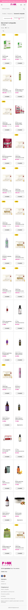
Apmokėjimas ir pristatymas (7, 591)
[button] (3, 21)
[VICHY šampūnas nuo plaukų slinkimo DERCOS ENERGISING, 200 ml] (7, 309)
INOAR (16, 88)
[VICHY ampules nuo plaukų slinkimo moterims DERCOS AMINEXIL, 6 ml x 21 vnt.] (7, 438)
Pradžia (4, 13)
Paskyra (3, 581)
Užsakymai (3, 583)
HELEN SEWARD (17, 351)
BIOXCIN (3, 155)
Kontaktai (3, 596)
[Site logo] (13, 4)
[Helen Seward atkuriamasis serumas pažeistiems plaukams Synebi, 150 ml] (20, 341)
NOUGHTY (4, 255)
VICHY (3, 320)
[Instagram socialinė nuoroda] (4, 576)
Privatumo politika (5, 594)
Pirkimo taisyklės (5, 589)
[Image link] (7, 563)
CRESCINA (4, 88)
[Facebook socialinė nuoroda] (2, 576)
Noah (3, 480)
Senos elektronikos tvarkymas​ (8, 598)
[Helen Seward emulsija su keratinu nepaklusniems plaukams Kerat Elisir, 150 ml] (7, 406)
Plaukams (10, 13)
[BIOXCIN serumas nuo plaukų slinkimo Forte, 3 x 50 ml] (7, 143)
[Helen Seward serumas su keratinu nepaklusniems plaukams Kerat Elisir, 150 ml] (7, 501)
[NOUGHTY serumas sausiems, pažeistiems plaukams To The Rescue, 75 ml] (20, 373)
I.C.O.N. (16, 320)
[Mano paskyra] (21, 4)
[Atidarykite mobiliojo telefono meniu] (1, 4)
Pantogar (4, 55)
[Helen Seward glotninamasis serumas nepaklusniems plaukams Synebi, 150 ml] (20, 406)
